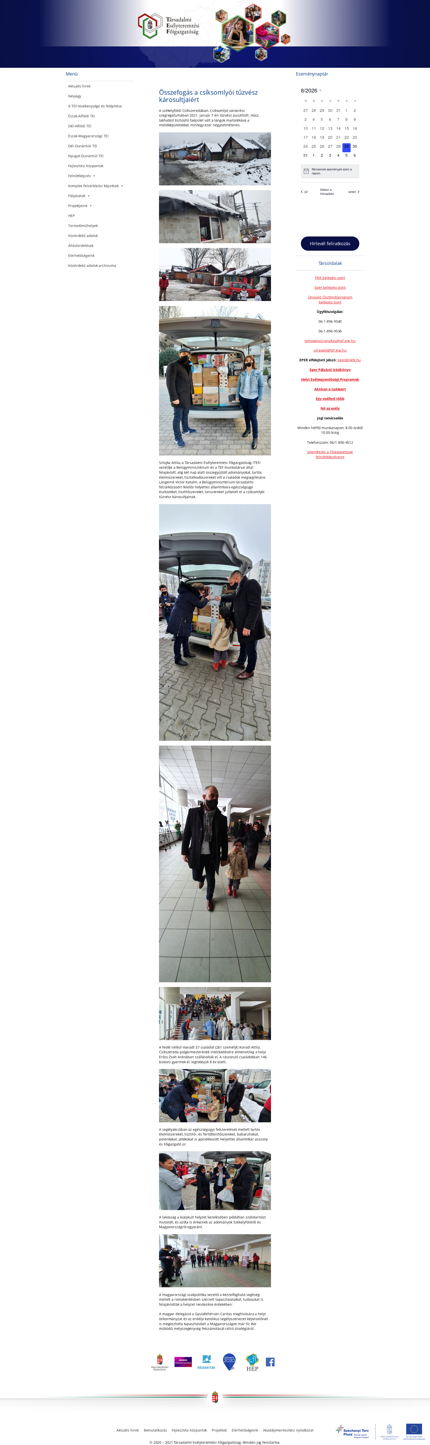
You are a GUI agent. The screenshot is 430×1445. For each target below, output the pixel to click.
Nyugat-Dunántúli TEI (86, 155)
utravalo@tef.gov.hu (330, 350)
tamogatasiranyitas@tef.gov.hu (330, 340)
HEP (71, 215)
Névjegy (74, 96)
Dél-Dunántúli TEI (82, 146)
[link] (159, 1369)
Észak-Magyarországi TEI (88, 136)
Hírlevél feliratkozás (330, 243)
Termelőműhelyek (83, 225)
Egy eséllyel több (330, 398)
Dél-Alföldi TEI (79, 126)
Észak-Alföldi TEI (81, 116)
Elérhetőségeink (81, 255)
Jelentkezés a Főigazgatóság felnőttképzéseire (330, 454)
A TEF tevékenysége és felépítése (95, 106)
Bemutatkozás (155, 1430)
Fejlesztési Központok (85, 165)
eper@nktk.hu (349, 360)
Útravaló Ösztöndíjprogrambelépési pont (330, 299)
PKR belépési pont (330, 277)
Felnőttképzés (79, 175)
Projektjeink (77, 205)
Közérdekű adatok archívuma (92, 265)
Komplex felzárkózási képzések (93, 185)
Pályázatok (76, 195)
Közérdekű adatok (83, 235)
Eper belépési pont (330, 287)
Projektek (219, 1430)
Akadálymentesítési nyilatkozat (288, 1430)
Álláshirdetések (81, 245)
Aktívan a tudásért (330, 389)
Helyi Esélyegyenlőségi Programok (330, 379)
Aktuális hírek (79, 86)
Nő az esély (330, 408)
